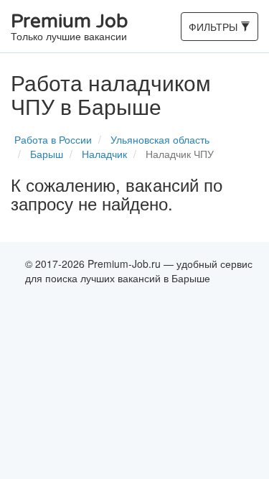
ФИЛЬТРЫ (214, 30)
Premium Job (69, 27)
